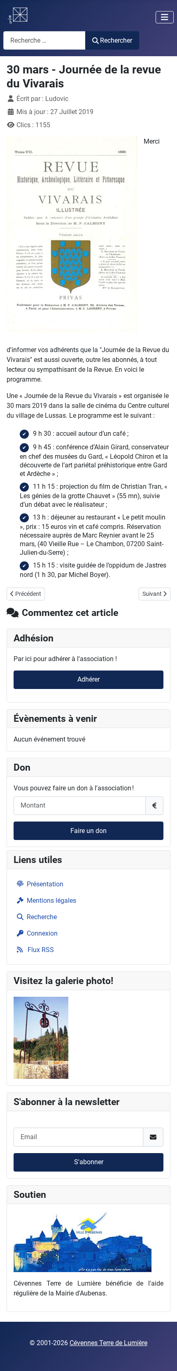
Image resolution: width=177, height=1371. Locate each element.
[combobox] (44, 40)
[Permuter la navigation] (165, 17)
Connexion (42, 933)
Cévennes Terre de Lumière (108, 1343)
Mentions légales (51, 900)
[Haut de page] (162, 1355)
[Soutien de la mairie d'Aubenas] (82, 1241)
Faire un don (88, 831)
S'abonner (88, 1162)
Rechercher (116, 40)
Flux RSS (40, 950)
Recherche (42, 917)
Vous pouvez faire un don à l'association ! (74, 788)
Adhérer (88, 679)
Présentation (45, 884)
